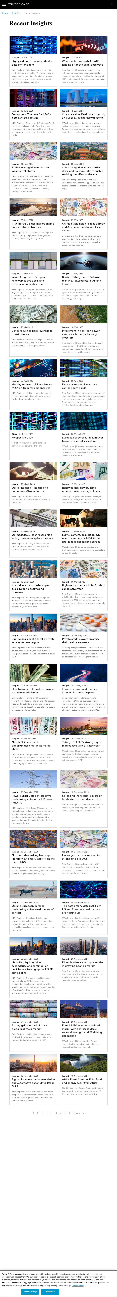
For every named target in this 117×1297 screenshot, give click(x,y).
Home (5, 12)
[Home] (18, 4)
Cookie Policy (78, 1285)
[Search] (112, 4)
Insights (16, 12)
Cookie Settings (30, 1291)
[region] (58, 1283)
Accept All (50, 1291)
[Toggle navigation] (5, 4)
